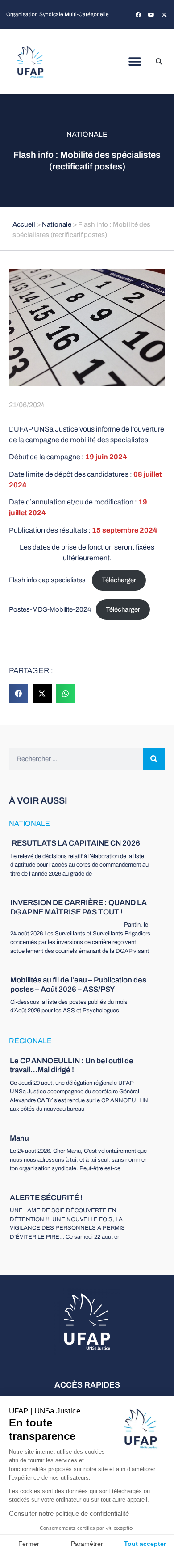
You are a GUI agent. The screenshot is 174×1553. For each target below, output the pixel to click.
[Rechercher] (154, 759)
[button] (135, 62)
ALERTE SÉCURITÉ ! (46, 1197)
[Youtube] (151, 14)
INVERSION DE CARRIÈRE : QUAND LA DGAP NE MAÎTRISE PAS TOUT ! (78, 907)
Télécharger (119, 580)
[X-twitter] (164, 14)
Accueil (23, 224)
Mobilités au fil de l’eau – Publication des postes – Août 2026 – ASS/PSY (78, 984)
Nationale (87, 134)
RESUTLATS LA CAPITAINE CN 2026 (75, 843)
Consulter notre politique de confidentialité (69, 1513)
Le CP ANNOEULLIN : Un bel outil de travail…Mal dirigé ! (71, 1065)
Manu (19, 1138)
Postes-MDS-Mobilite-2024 (50, 609)
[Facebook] (138, 14)
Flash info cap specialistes (48, 580)
